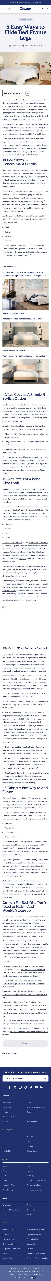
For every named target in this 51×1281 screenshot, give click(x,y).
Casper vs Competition (11, 1248)
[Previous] (2, 2)
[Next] (48, 2)
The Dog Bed (32, 1121)
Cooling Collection (9, 1116)
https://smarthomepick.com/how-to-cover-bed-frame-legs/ (24, 1005)
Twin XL (30, 1136)
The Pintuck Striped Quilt (12, 542)
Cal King (30, 1146)
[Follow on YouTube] (36, 1087)
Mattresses (6, 1102)
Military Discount (8, 1239)
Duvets (8, 528)
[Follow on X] (15, 1087)
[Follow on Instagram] (20, 1087)
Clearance (30, 1116)
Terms (4, 1253)
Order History (7, 1189)
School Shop (32, 1151)
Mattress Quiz (7, 1229)
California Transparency (36, 1253)
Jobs (4, 1214)
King (4, 1146)
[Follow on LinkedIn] (41, 1087)
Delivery (5, 1170)
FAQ (28, 1166)
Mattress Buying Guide (36, 1229)
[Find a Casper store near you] (42, 9)
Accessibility (7, 1258)
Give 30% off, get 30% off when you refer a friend (25, 3)
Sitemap (30, 1214)
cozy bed (22, 558)
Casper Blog (31, 1244)
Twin (4, 1136)
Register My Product (10, 1209)
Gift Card (5, 1121)
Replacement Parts (34, 1185)
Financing (6, 1180)
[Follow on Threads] (25, 1087)
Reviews (5, 1234)
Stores (29, 1205)
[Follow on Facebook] (9, 1087)
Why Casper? (7, 1205)
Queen (29, 1141)
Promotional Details (34, 1189)
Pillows (29, 1102)
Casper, (7, 916)
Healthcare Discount (10, 1244)
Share (27, 1043)
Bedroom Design (25, 19)
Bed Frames (7, 1107)
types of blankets (36, 580)
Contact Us (6, 1166)
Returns (30, 1170)
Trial (4, 1175)
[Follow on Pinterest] (31, 1087)
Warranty (30, 1175)
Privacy (30, 1248)
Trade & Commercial (34, 1209)
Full (3, 1141)
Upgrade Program (34, 1234)
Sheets (5, 1112)
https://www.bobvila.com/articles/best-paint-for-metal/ (23, 1023)
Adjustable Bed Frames (36, 1107)
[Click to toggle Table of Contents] (27, 93)
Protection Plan (8, 1185)
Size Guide (6, 1151)
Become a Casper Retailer (36, 1180)
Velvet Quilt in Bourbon (19, 552)
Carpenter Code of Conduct (37, 1258)
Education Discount (34, 1239)
